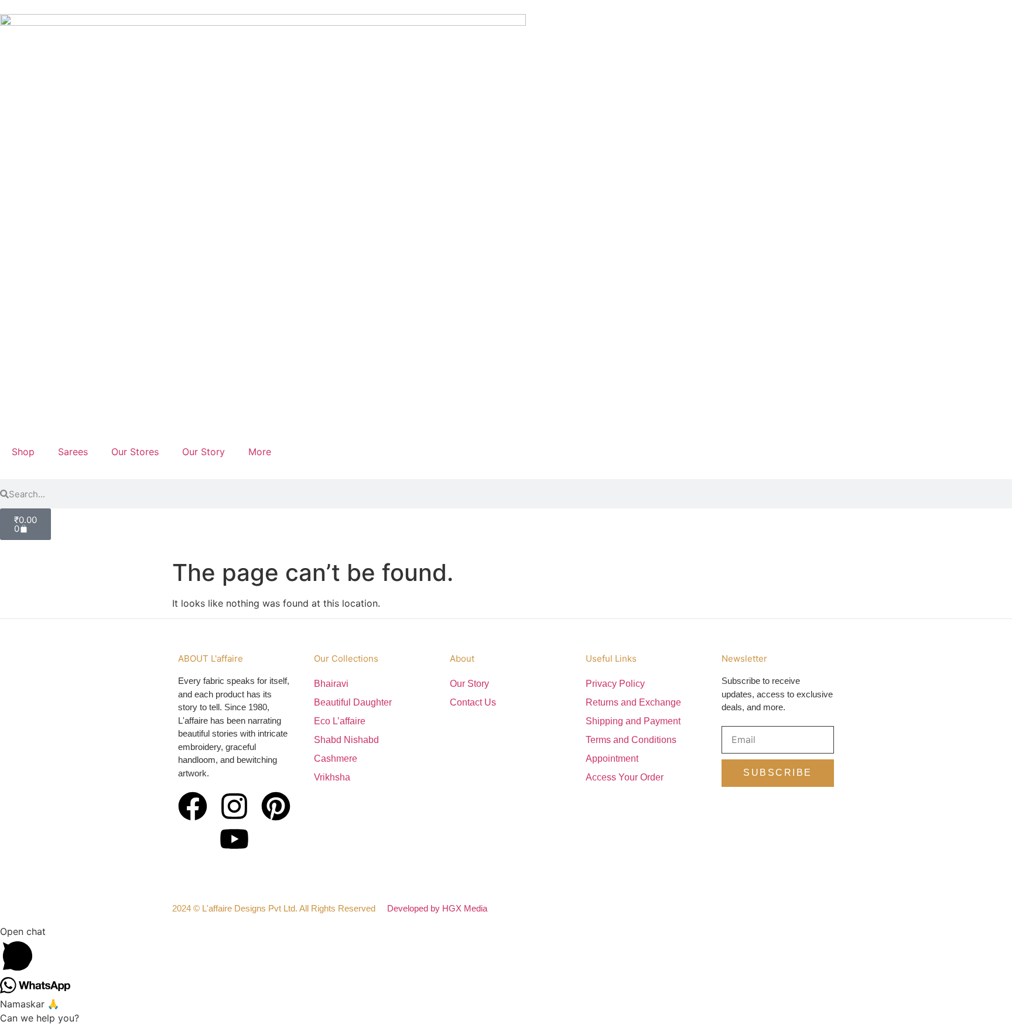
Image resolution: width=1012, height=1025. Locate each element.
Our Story (203, 452)
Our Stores (135, 452)
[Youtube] (234, 839)
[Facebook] (192, 806)
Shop (23, 452)
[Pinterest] (275, 806)
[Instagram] (234, 806)
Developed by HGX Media (437, 908)
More (259, 452)
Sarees (73, 452)
